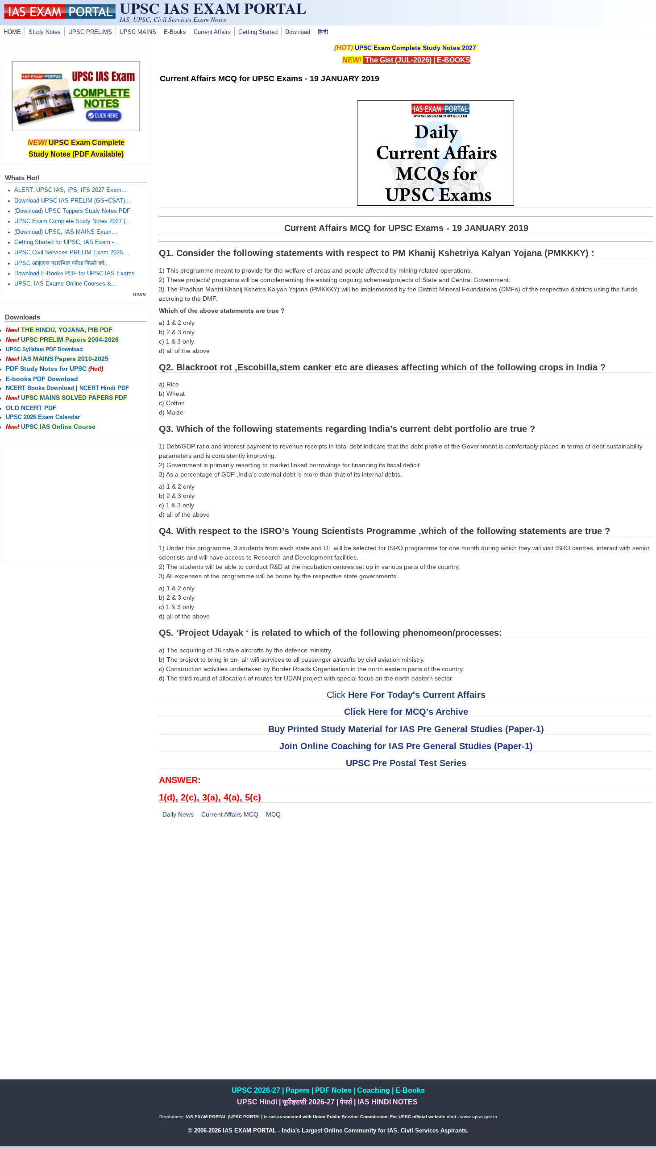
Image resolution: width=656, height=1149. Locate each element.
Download (297, 32)
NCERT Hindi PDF (104, 388)
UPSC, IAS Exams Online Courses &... (65, 284)
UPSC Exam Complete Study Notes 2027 (415, 47)
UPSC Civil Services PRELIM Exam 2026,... (72, 252)
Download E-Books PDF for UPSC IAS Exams (74, 273)
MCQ (273, 814)
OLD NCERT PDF (31, 407)
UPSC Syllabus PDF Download (44, 349)
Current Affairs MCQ (229, 814)
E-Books (175, 32)
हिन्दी (323, 32)
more (139, 294)
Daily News (178, 814)
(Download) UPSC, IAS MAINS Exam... (65, 232)
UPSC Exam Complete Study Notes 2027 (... (72, 221)
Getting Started (258, 32)
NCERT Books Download (40, 388)
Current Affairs (212, 32)
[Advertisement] (406, 892)
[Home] (60, 16)
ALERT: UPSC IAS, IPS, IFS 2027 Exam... (70, 190)
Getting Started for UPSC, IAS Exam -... (66, 242)
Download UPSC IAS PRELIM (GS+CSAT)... (72, 201)
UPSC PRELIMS (90, 32)
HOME (12, 32)
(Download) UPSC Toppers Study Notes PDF (72, 211)
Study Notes (45, 32)
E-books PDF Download (42, 378)
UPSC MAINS (138, 32)
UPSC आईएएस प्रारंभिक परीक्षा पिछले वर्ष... (61, 263)
